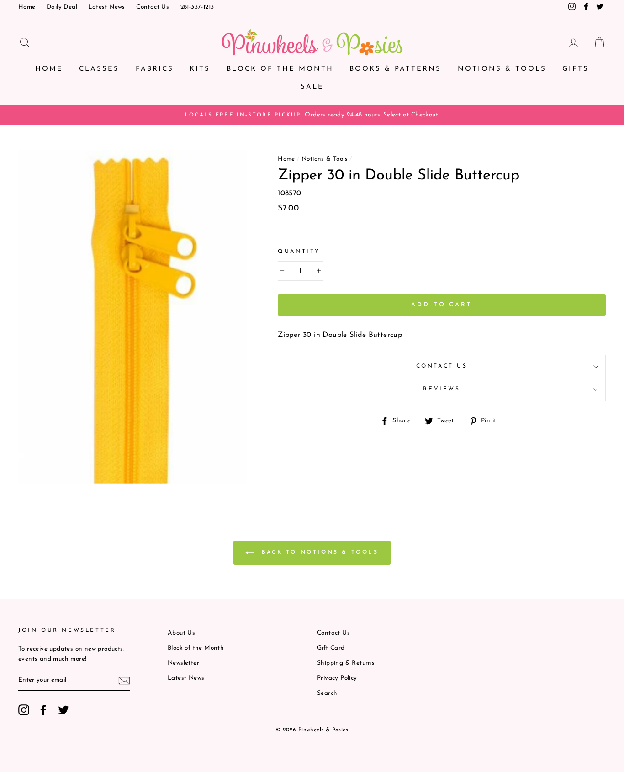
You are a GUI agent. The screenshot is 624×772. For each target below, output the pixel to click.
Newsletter (183, 663)
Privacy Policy (337, 678)
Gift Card (331, 648)
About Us (181, 633)
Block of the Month (280, 69)
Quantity (299, 251)
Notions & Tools (502, 69)
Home (27, 7)
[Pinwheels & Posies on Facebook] (43, 709)
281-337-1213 (197, 7)
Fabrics (155, 69)
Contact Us (152, 7)
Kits (200, 69)
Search (327, 693)
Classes (99, 69)
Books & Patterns (395, 69)
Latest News (106, 7)
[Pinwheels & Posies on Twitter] (63, 709)
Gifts (575, 69)
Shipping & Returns (346, 663)
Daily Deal (62, 7)
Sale (312, 87)
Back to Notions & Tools (318, 552)
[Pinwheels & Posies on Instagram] (23, 709)
